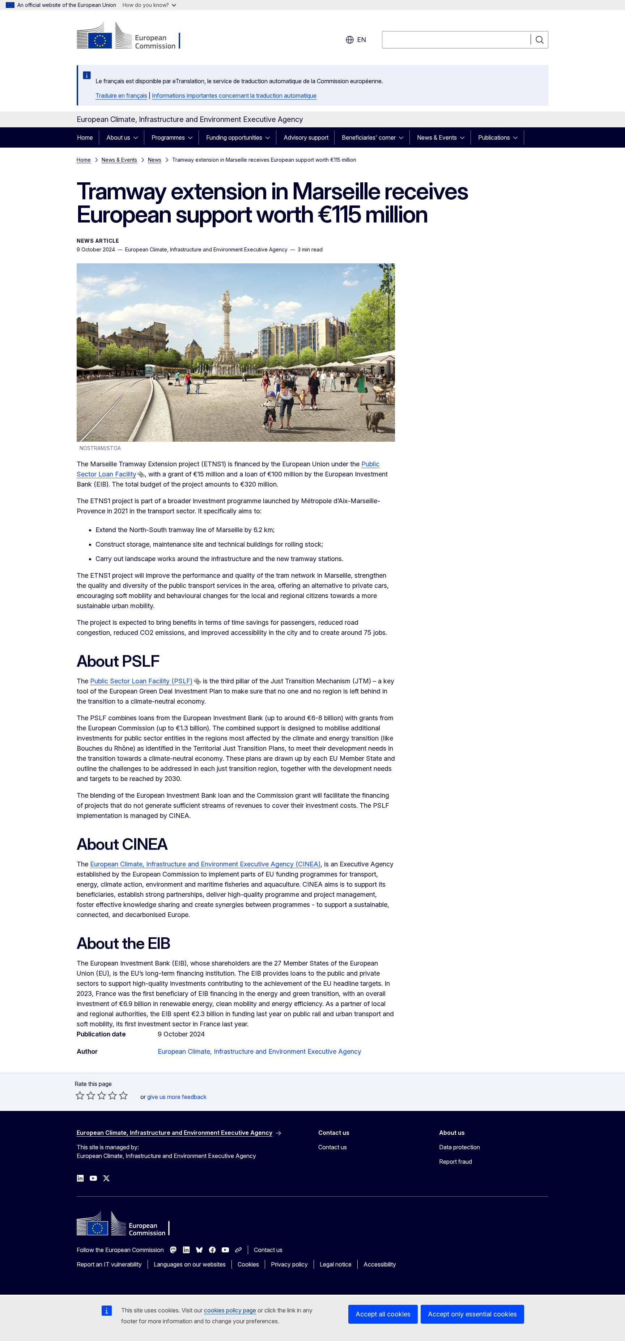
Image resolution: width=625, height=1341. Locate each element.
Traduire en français (121, 95)
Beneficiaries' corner (369, 137)
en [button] (361, 39)
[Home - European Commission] (135, 36)
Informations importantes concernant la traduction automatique (234, 95)
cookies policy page (230, 1310)
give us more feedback (177, 1096)
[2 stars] (85, 1095)
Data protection (459, 1147)
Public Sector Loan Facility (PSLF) (141, 681)
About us (118, 137)
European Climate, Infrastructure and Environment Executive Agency (259, 1051)
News (154, 160)
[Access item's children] (138, 137)
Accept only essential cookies (472, 1314)
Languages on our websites (190, 1264)
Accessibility (379, 1264)
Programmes (168, 137)
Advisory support (306, 137)
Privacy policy (289, 1264)
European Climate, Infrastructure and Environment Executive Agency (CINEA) (205, 864)
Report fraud (455, 1161)
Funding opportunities (234, 137)
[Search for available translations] (141, 474)
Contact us (332, 1147)
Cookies (248, 1264)
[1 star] (80, 1095)
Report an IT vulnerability (109, 1264)
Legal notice (336, 1264)
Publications (494, 137)
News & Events (437, 137)
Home (85, 137)
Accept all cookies (383, 1314)
